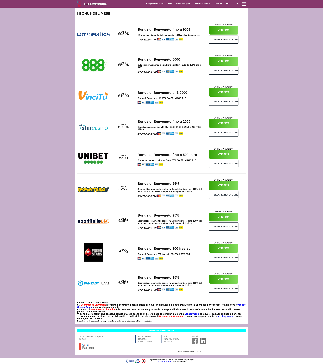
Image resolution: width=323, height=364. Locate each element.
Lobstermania (191, 314)
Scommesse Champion (93, 305)
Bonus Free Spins (183, 4)
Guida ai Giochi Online (202, 4)
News (170, 4)
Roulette (142, 339)
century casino (226, 316)
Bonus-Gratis (144, 336)
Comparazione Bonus (155, 4)
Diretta (198, 351)
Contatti (219, 4)
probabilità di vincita (165, 361)
